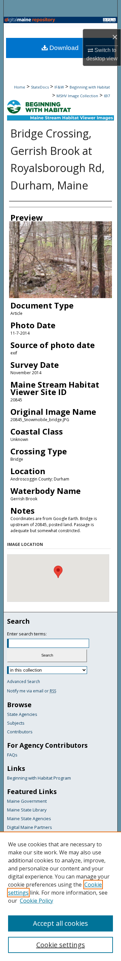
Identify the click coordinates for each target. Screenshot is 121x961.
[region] (60, 896)
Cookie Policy (36, 900)
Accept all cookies (60, 923)
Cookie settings (60, 944)
